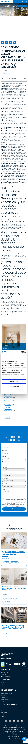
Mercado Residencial (10, 394)
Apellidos (5, 450)
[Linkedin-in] (6, 721)
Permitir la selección (14, 386)
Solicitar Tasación (21, 6)
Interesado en (6, 473)
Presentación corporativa (9, 726)
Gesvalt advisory (6, 658)
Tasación (6, 414)
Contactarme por (7, 483)
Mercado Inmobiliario (10, 598)
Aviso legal (5, 727)
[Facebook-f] (18, 721)
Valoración (7, 417)
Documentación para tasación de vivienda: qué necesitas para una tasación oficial (13, 552)
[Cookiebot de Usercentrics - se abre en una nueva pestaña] (20, 352)
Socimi (6, 407)
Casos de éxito (6, 73)
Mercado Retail (8, 397)
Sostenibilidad (8, 410)
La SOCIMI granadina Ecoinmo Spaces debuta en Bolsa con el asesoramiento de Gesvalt (13, 627)
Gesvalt (7, 562)
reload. (19, 738)
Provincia (4, 467)
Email (4, 462)
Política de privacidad (14, 727)
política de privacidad (8, 506)
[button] (14, 6)
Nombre (4, 445)
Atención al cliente (21, 726)
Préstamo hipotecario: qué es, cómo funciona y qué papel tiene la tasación (14, 588)
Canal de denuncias (13, 736)
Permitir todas (14, 381)
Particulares (7, 401)
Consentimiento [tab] (6, 356)
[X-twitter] (10, 721)
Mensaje (5, 489)
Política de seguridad (13, 729)
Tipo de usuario (6, 478)
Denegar (14, 391)
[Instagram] (14, 721)
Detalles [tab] (14, 356)
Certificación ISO (13, 731)
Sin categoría (7, 404)
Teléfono (5, 456)
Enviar (14, 509)
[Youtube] (22, 721)
